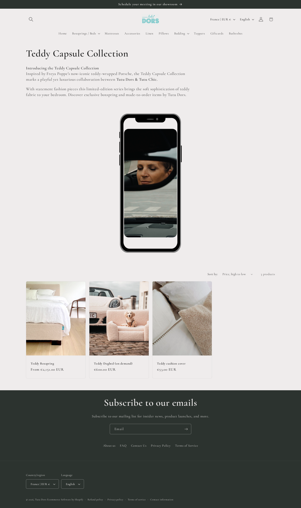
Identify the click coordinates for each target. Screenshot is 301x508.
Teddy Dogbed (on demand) (113, 363)
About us (109, 445)
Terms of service (137, 499)
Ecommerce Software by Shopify (65, 499)
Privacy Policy (161, 445)
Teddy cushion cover (171, 363)
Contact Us (138, 445)
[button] (31, 19)
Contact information (161, 499)
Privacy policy (115, 499)
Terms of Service (186, 445)
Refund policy (95, 499)
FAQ (123, 445)
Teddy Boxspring (42, 363)
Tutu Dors (40, 499)
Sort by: (212, 274)
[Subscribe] (186, 429)
